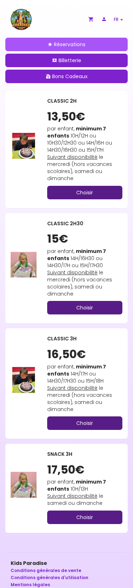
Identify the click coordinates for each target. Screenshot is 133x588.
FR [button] (117, 19)
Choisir (84, 192)
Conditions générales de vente (46, 570)
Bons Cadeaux (69, 76)
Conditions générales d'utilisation (49, 577)
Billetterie (69, 60)
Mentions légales (30, 585)
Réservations (68, 44)
